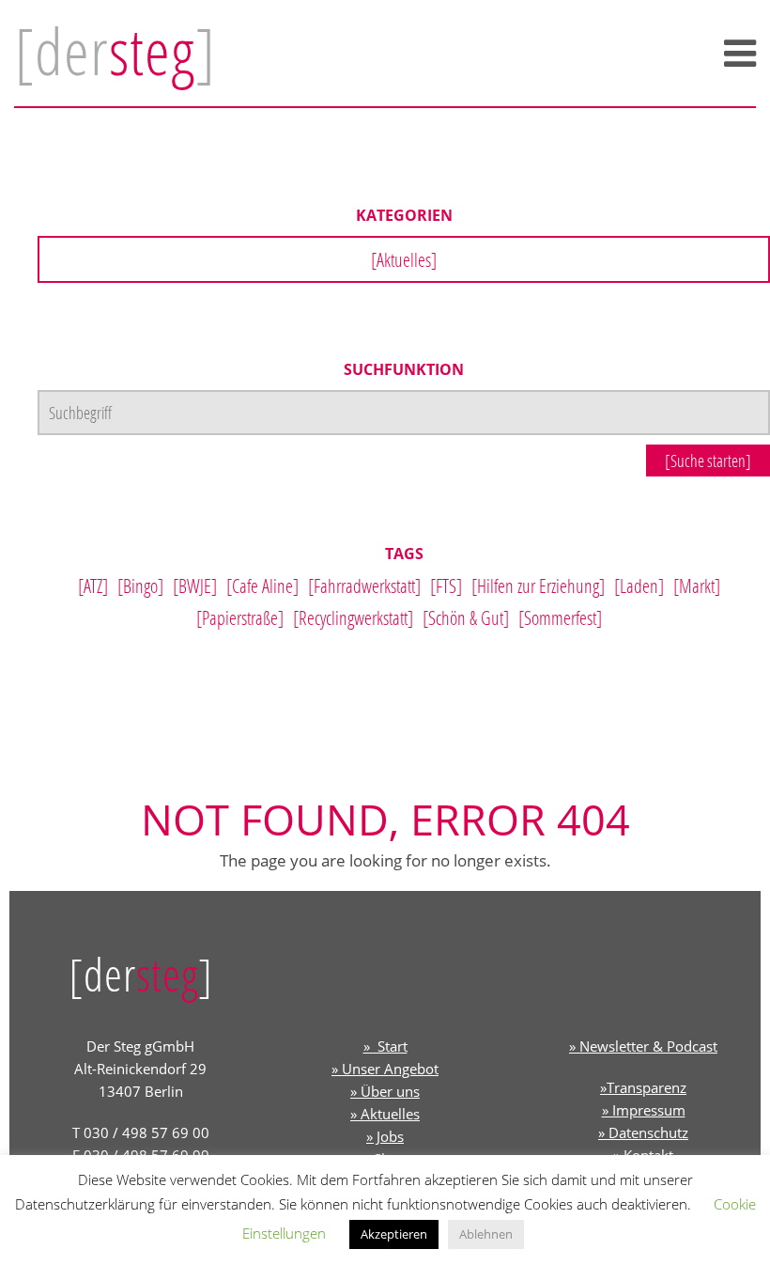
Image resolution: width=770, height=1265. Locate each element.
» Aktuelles (385, 1113)
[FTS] (446, 585)
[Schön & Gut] (466, 617)
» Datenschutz (643, 1132)
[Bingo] (140, 585)
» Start (385, 1046)
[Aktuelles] (404, 259)
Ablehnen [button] (486, 1234)
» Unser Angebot (385, 1068)
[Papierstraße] (240, 617)
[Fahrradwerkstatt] (364, 585)
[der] (115, 50)
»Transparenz (643, 1087)
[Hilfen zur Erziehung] (538, 585)
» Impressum (643, 1110)
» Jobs (385, 1136)
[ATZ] (93, 585)
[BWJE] (195, 585)
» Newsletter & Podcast (643, 1046)
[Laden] (639, 585)
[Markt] (696, 585)
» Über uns (385, 1091)
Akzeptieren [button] (394, 1234)
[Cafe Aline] (262, 585)
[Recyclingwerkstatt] (353, 617)
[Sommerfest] (560, 617)
